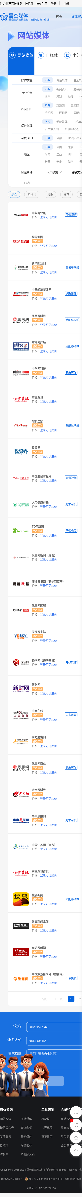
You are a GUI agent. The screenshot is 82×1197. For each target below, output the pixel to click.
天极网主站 (39, 632)
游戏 (59, 96)
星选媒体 (66, 1119)
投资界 (36, 447)
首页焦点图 (52, 129)
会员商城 (66, 1145)
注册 (66, 3)
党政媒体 (61, 122)
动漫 (70, 96)
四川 (70, 154)
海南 (70, 161)
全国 (59, 147)
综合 (14, 194)
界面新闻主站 (40, 921)
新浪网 (60, 105)
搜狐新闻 (37, 895)
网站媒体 (25, 55)
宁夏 (59, 161)
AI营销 (45, 1119)
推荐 (66, 194)
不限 (47, 80)
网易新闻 (37, 237)
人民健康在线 (40, 502)
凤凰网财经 (39, 316)
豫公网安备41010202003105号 (46, 1179)
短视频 (4, 1154)
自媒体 (52, 55)
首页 (59, 16)
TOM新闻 (38, 526)
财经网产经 (39, 342)
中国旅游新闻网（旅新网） (48, 974)
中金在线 (37, 711)
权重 (50, 194)
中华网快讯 (39, 213)
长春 (47, 161)
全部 (59, 138)
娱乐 (47, 96)
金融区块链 (72, 129)
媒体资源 (6, 1109)
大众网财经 (39, 790)
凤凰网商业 (39, 763)
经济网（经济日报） (44, 660)
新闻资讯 (61, 89)
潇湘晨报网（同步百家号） (48, 581)
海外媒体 (26, 1119)
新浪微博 (5, 1136)
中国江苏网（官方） (44, 845)
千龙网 (49, 113)
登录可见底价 (48, 217)
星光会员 (66, 1127)
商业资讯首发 (40, 871)
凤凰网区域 (39, 605)
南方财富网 (39, 737)
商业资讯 (37, 397)
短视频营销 (28, 1154)
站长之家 (37, 421)
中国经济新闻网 (41, 289)
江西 (59, 154)
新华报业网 (39, 263)
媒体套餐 (26, 1127)
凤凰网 (75, 105)
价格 (30, 194)
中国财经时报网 (41, 476)
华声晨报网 (39, 816)
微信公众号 (7, 1127)
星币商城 (66, 1136)
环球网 (63, 113)
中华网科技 (39, 368)
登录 (54, 3)
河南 (47, 154)
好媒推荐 (26, 1145)
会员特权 (67, 1109)
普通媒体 (61, 80)
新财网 (36, 684)
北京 (70, 147)
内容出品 (47, 1127)
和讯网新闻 (39, 948)
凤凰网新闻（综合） (44, 555)
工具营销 (47, 1109)
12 (22, 1109)
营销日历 (47, 1136)
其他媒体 (26, 1136)
